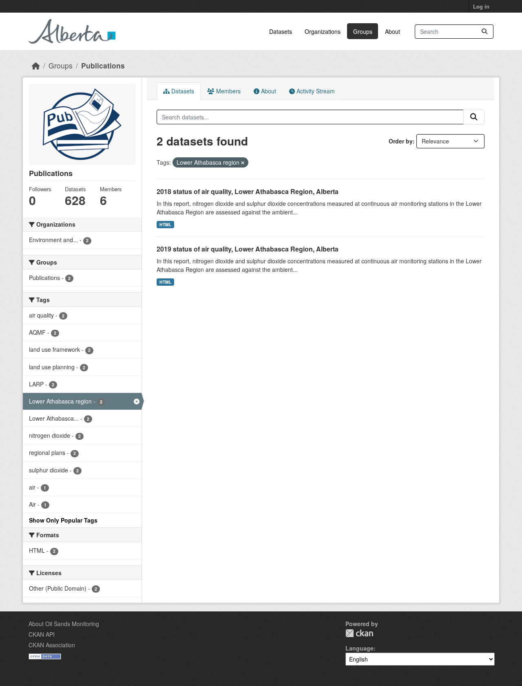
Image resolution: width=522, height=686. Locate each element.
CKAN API (42, 634)
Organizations (323, 31)
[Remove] (242, 162)
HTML (165, 224)
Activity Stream (315, 91)
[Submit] (484, 31)
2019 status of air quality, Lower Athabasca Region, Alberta (247, 249)
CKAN (359, 633)
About (392, 31)
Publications (103, 65)
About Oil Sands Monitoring (64, 624)
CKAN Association (52, 645)
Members (228, 91)
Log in (481, 6)
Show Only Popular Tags (63, 520)
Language (359, 648)
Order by (401, 141)
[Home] (36, 65)
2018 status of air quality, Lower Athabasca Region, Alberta (247, 191)
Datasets (280, 31)
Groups (362, 31)
